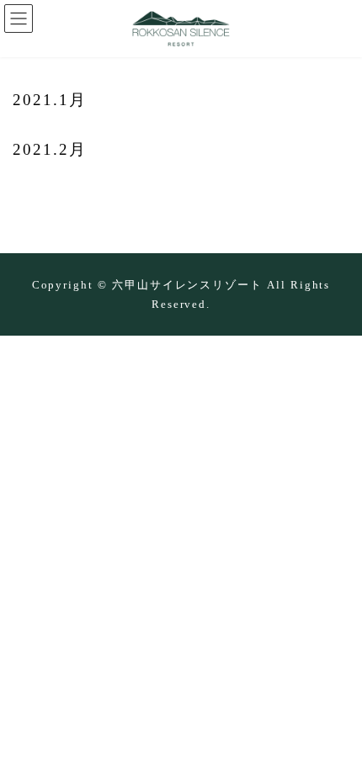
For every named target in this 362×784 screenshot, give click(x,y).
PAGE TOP (333, 748)
